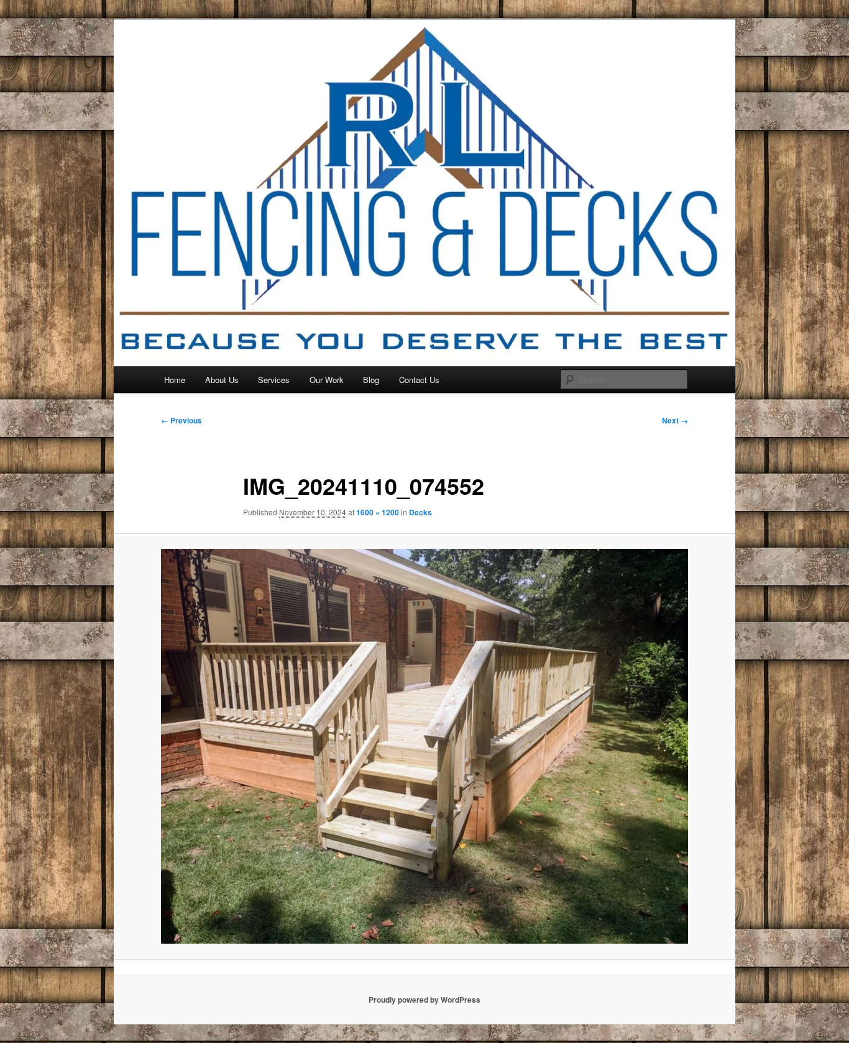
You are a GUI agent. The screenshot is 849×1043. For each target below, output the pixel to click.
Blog (371, 380)
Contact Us (419, 380)
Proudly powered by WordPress (424, 999)
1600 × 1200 (377, 512)
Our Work (327, 380)
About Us (222, 380)
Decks (420, 512)
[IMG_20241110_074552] (424, 746)
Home (174, 380)
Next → (675, 420)
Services (274, 380)
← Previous (181, 420)
